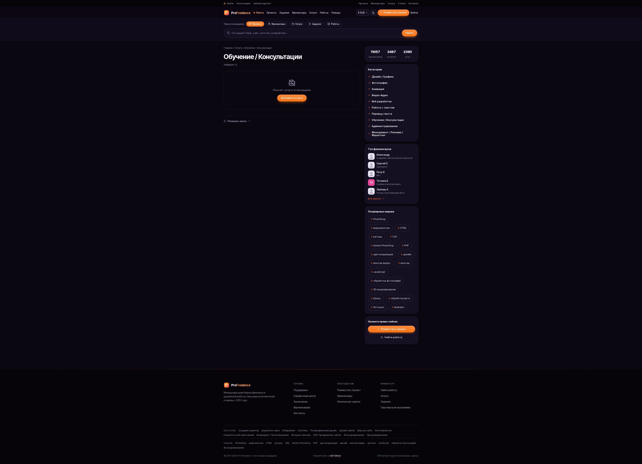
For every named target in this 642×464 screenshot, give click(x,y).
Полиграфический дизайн (323, 430)
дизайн (407, 254)
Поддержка (301, 390)
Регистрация (243, 3)
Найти (409, 32)
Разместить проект (395, 12)
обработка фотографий (387, 280)
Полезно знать (237, 121)
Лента (260, 12)
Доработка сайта (270, 430)
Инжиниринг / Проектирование (273, 435)
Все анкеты (374, 198)
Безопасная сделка (348, 401)
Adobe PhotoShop (383, 245)
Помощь (336, 12)
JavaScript (379, 271)
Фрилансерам (302, 407)
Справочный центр (305, 395)
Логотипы (303, 430)
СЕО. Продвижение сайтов (327, 435)
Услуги (391, 3)
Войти (230, 3)
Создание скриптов (248, 430)
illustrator (399, 307)
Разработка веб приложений (239, 435)
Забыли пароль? (262, 3)
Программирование (377, 435)
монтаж (405, 263)
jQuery (377, 298)
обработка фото (400, 298)
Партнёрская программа (395, 407)
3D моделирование (384, 289)
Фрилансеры (378, 3)
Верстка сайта (364, 430)
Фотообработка (383, 430)
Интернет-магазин (301, 435)
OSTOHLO (335, 455)
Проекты (363, 3)
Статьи (402, 3)
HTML (403, 227)
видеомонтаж (381, 227)
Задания (284, 12)
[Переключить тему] (373, 13)
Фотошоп (378, 307)
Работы (324, 12)
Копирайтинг (288, 430)
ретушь (377, 236)
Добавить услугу (292, 97)
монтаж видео (381, 263)
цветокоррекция (383, 254)
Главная (228, 47)
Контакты (413, 3)
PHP (406, 245)
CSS (394, 236)
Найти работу (393, 337)
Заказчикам (300, 401)
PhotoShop (379, 219)
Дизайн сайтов (347, 430)
